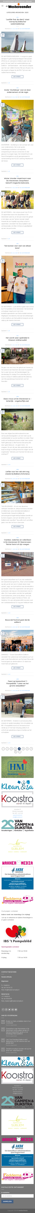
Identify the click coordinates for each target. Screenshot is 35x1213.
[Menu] (2, 6)
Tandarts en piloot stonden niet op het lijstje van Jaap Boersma (18, 1011)
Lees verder (17, 76)
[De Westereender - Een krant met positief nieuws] (18, 6)
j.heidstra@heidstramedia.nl (13, 963)
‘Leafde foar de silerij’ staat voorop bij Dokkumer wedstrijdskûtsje (17, 21)
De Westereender (25, 28)
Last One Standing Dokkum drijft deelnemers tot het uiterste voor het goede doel (18, 1003)
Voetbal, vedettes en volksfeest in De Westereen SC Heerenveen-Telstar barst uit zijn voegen (17, 542)
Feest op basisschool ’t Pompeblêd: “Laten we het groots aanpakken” (17, 683)
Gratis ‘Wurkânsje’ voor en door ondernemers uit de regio (17, 91)
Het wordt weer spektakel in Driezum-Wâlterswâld (17, 339)
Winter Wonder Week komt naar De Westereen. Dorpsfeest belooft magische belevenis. (17, 180)
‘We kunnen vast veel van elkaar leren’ (17, 247)
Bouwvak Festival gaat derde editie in (17, 621)
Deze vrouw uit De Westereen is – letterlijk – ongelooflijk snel (17, 400)
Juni (17, 396)
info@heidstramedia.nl (11, 952)
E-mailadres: (5, 1116)
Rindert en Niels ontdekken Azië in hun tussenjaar (18, 984)
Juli (17, 17)
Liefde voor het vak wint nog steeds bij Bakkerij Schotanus (17, 473)
